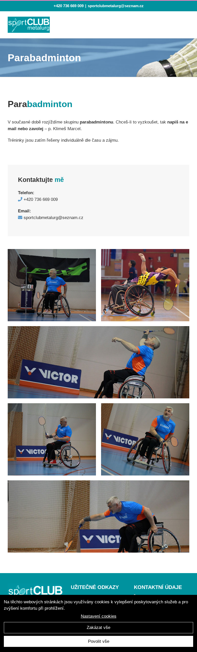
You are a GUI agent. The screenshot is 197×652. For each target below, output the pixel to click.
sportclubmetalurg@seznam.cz (116, 6)
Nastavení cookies (98, 616)
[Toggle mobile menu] (185, 25)
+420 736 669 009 (69, 6)
